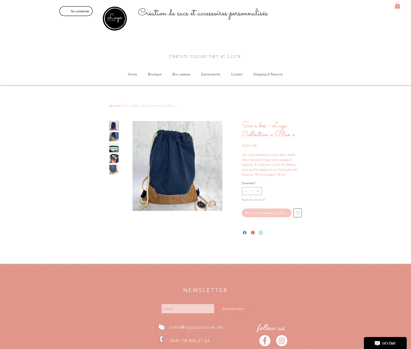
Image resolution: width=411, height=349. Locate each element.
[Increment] (258, 191)
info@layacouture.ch (196, 327)
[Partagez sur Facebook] (244, 232)
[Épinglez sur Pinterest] (252, 232)
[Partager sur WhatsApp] (261, 232)
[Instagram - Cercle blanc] (281, 340)
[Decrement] (245, 191)
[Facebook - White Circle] (264, 340)
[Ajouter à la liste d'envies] (297, 213)
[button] (397, 5)
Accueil (115, 106)
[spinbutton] (252, 191)
